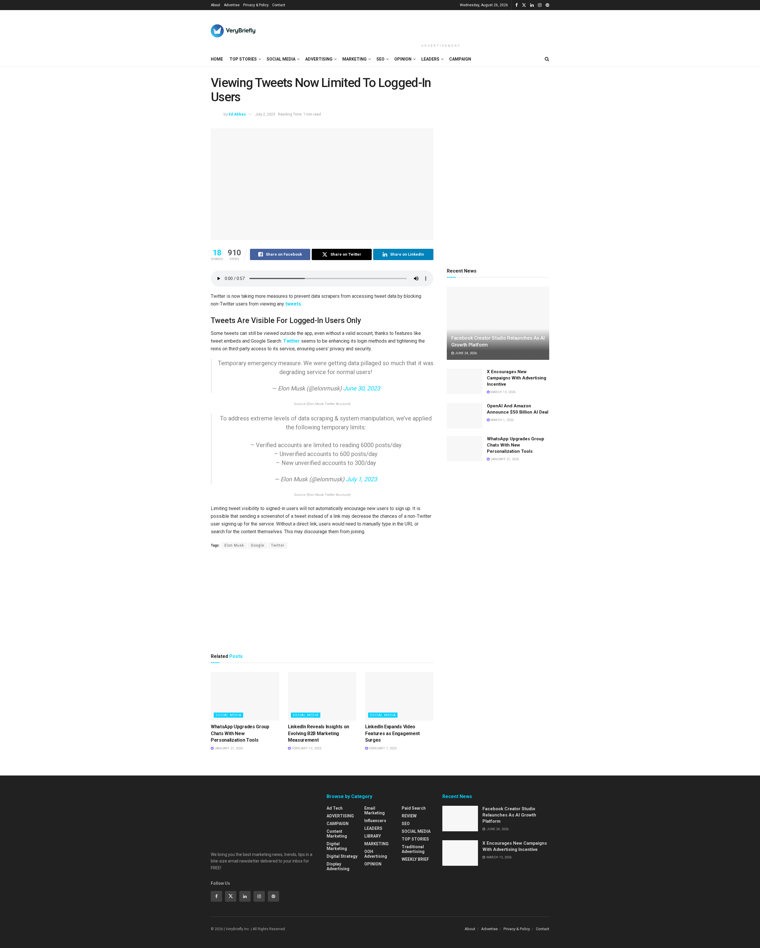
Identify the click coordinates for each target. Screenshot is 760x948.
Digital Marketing (337, 846)
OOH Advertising (375, 854)
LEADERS (430, 59)
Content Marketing (337, 833)
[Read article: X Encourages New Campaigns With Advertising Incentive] (464, 381)
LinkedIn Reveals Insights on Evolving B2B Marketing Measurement (318, 733)
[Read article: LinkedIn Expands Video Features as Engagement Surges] (399, 696)
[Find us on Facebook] (516, 5)
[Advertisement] (441, 25)
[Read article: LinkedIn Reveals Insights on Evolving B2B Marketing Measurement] (322, 696)
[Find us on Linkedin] (245, 896)
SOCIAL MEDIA (281, 59)
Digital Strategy (342, 856)
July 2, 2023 (265, 114)
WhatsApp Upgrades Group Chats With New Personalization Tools (240, 733)
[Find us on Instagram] (540, 5)
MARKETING (354, 59)
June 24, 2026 (465, 353)
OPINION (402, 59)
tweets (293, 304)
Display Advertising (338, 866)
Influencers (375, 820)
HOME (217, 59)
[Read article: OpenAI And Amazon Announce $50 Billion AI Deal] (464, 415)
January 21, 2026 (228, 748)
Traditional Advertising (413, 849)
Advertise (232, 5)
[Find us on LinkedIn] (532, 5)
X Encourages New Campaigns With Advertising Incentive (516, 378)
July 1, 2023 (361, 479)
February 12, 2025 (306, 748)
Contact (278, 5)
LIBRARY (372, 836)
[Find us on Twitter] (524, 5)
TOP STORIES (243, 59)
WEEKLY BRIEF (415, 859)
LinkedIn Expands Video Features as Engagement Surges (392, 733)
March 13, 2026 (502, 392)
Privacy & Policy (256, 5)
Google (257, 545)
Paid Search (414, 808)
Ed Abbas (237, 114)
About (215, 5)
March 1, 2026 (502, 420)
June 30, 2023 (361, 388)
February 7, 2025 (382, 748)
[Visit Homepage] (233, 30)
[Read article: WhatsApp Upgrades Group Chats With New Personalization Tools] (245, 696)
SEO (380, 59)
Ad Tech (335, 808)
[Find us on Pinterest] (547, 5)
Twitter (292, 341)
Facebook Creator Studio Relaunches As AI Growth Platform (509, 815)
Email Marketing (374, 810)
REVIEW (409, 816)
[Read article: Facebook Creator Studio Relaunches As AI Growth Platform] (498, 323)
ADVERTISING (318, 59)
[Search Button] (547, 59)
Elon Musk (234, 545)
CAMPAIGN (460, 59)
